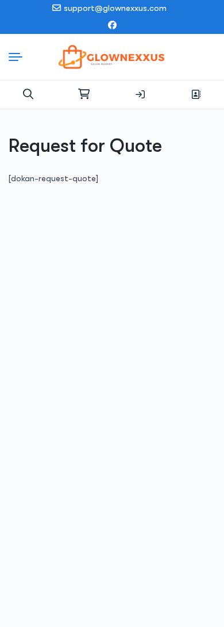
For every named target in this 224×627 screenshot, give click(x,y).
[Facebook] (112, 25)
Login (140, 94)
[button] (28, 94)
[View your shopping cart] (84, 94)
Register (196, 94)
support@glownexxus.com (115, 8)
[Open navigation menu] (18, 57)
